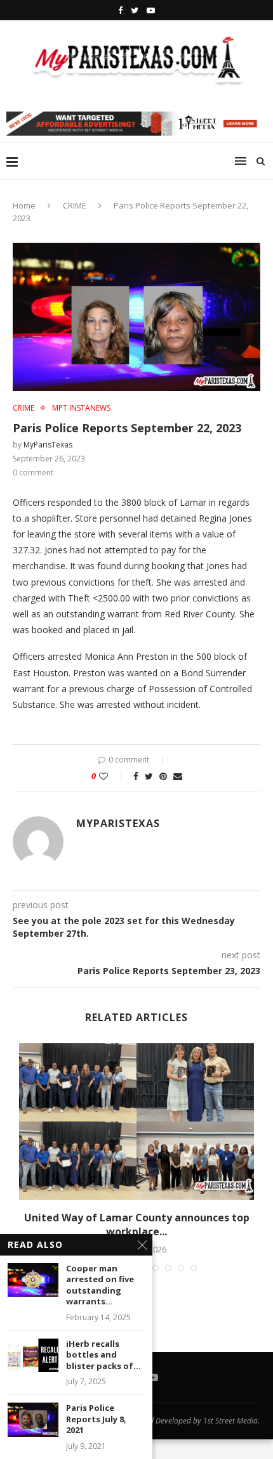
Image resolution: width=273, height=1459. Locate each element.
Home (24, 205)
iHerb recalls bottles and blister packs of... (103, 1355)
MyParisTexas (47, 444)
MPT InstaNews (81, 408)
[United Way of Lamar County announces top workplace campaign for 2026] (136, 1121)
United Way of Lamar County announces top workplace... (137, 1224)
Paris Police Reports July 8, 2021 (96, 1419)
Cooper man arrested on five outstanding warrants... (100, 1285)
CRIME (74, 205)
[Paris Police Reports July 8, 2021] (33, 1419)
